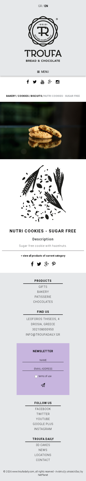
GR (40, 6)
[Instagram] (57, 82)
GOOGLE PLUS (43, 424)
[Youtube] (42, 82)
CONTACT (43, 460)
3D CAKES (43, 445)
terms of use (45, 376)
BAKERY (11, 96)
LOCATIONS (43, 455)
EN (46, 6)
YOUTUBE (43, 419)
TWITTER (43, 414)
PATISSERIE (43, 296)
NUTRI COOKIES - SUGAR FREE (62, 96)
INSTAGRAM (43, 429)
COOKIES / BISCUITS (30, 96)
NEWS (43, 450)
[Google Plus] (50, 82)
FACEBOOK (43, 409)
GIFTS (43, 286)
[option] (43, 130)
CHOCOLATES (43, 301)
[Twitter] (35, 82)
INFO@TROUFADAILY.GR (43, 334)
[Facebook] (28, 82)
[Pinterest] (53, 264)
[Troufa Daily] (43, 39)
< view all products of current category (43, 255)
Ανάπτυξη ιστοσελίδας (67, 471)
